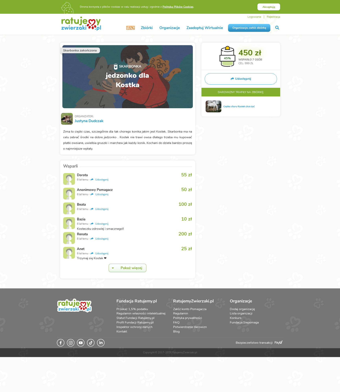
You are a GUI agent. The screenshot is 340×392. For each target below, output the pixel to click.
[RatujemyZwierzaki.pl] (81, 23)
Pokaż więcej (131, 268)
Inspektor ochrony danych (134, 327)
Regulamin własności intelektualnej (140, 313)
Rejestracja (273, 17)
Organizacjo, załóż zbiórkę (249, 28)
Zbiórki (147, 27)
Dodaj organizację (242, 309)
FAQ (176, 322)
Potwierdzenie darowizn (190, 327)
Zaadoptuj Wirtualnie (205, 27)
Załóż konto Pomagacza (189, 309)
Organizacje (169, 27)
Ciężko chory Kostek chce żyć (239, 106)
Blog (176, 331)
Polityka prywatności (187, 318)
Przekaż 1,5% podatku (132, 309)
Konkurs (235, 318)
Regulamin (180, 313)
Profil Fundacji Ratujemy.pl (135, 322)
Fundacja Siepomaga (244, 322)
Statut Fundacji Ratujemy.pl (135, 318)
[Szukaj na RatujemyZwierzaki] (277, 28)
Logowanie (254, 17)
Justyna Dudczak (89, 121)
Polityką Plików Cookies (178, 7)
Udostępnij (101, 179)
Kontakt (121, 331)
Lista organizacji (241, 313)
